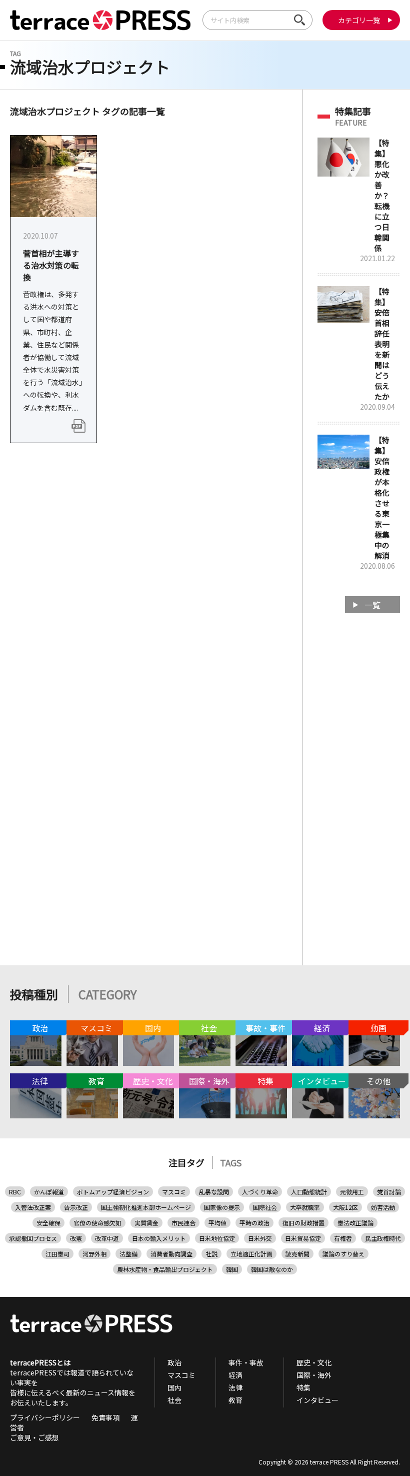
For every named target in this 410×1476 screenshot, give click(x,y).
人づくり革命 (260, 1191)
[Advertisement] (359, 780)
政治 (175, 1362)
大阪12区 (345, 1207)
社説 (212, 1253)
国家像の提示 (222, 1207)
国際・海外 (314, 1375)
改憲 (76, 1238)
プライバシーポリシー (45, 1417)
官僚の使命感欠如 (98, 1222)
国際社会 (265, 1207)
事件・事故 (246, 1362)
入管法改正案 (33, 1207)
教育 (235, 1400)
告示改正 (76, 1207)
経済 (235, 1375)
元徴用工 (352, 1191)
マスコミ (174, 1191)
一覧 (372, 605)
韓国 (232, 1269)
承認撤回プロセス (33, 1238)
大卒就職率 (305, 1207)
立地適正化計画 (251, 1253)
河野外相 (94, 1253)
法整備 (129, 1253)
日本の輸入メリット (159, 1238)
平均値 (217, 1222)
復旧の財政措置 (303, 1222)
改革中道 (107, 1238)
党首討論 (389, 1191)
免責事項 (106, 1417)
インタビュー (317, 1400)
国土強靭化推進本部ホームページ (146, 1207)
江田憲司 (58, 1253)
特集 (303, 1387)
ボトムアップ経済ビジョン (113, 1191)
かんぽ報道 (49, 1191)
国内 (175, 1387)
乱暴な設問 (214, 1191)
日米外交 (260, 1238)
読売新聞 (298, 1253)
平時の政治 (255, 1222)
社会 (175, 1400)
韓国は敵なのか (272, 1269)
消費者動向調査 (171, 1253)
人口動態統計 (309, 1191)
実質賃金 (146, 1222)
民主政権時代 (383, 1238)
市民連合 (184, 1222)
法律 (235, 1387)
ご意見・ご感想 (34, 1437)
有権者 (343, 1238)
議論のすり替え (343, 1253)
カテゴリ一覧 (359, 20)
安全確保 (48, 1222)
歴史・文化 (314, 1362)
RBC (15, 1191)
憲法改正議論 (356, 1222)
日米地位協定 (217, 1238)
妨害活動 (383, 1207)
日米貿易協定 (303, 1238)
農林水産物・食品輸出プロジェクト (165, 1269)
